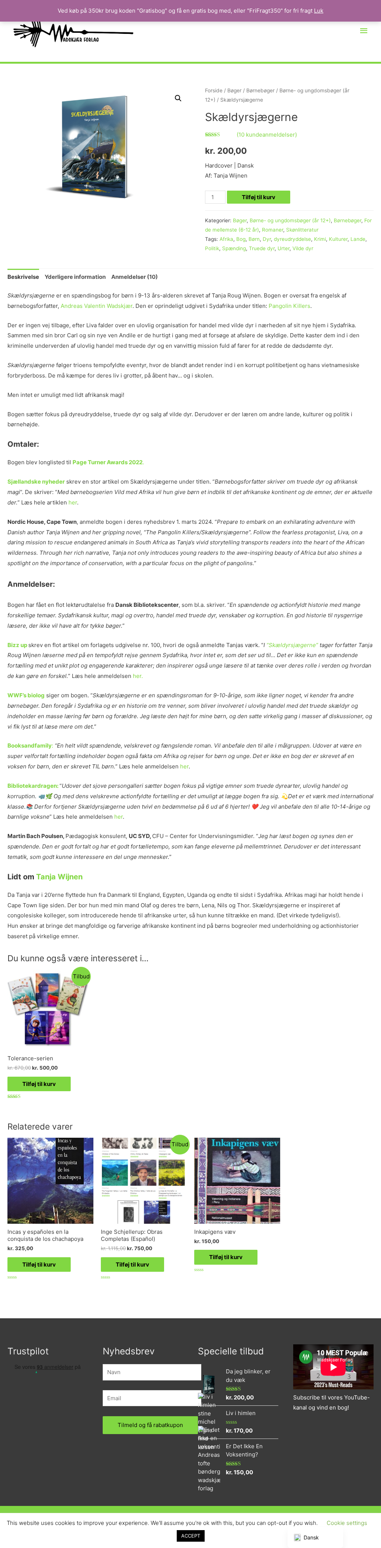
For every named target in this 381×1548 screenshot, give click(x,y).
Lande (357, 239)
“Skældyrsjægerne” (292, 645)
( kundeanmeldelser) (267, 134)
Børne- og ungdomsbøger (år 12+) (290, 220)
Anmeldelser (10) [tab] (134, 276)
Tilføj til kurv (258, 197)
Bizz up (17, 645)
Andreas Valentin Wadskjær (96, 305)
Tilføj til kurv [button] (39, 1083)
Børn (254, 239)
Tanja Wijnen (59, 876)
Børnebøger (260, 90)
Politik (212, 248)
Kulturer (338, 239)
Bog (241, 239)
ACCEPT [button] (190, 1536)
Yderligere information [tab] (75, 276)
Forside (213, 90)
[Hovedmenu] (364, 31)
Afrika (226, 239)
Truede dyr (262, 248)
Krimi (320, 239)
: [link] (53, 745)
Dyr (267, 239)
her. (138, 675)
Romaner (272, 230)
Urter (283, 248)
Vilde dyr (302, 248)
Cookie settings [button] (347, 1522)
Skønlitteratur (302, 230)
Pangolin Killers (289, 305)
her (72, 502)
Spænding (234, 248)
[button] (178, 98)
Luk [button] (318, 10)
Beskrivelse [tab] (23, 276)
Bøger (234, 90)
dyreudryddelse (292, 239)
